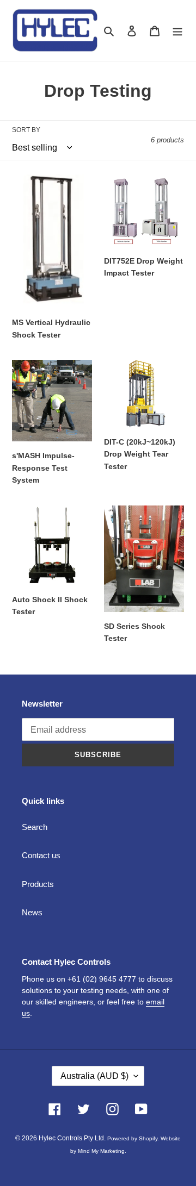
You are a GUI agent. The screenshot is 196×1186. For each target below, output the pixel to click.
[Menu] (177, 30)
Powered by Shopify (132, 1138)
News (32, 912)
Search (34, 827)
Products (38, 884)
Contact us (41, 855)
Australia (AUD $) (94, 1076)
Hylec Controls (60, 1138)
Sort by (26, 130)
